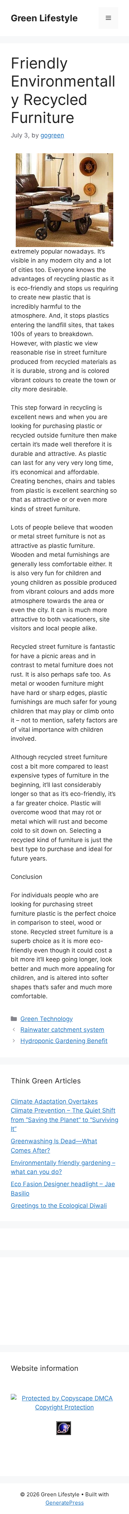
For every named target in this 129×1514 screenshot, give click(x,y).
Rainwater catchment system (62, 1029)
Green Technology (46, 1018)
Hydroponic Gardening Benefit (64, 1040)
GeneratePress (65, 1502)
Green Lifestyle (44, 18)
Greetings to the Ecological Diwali (59, 1205)
